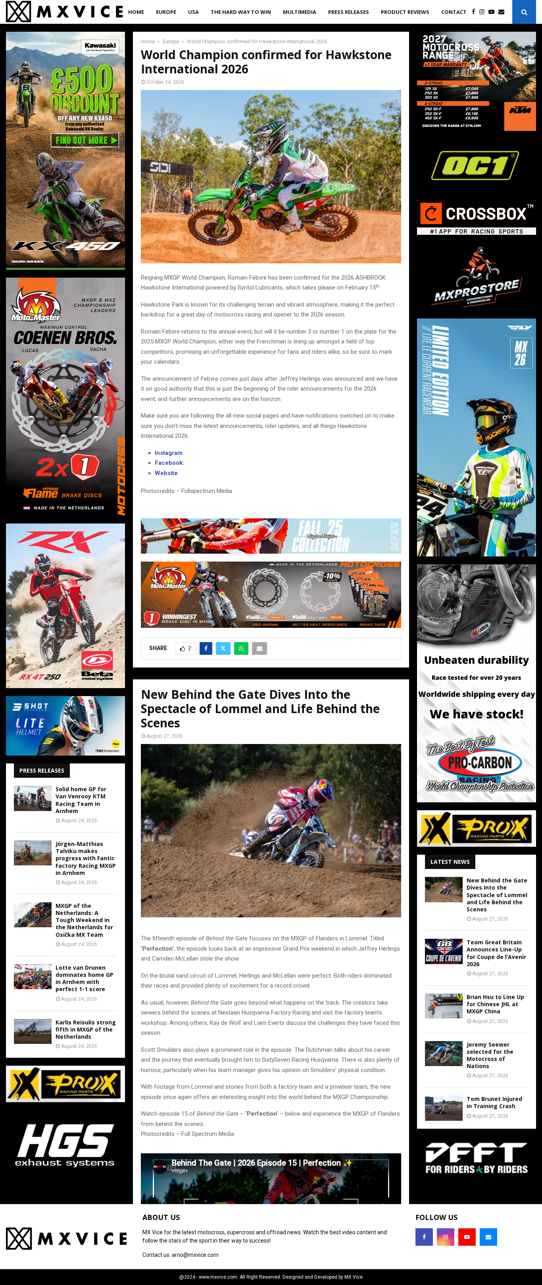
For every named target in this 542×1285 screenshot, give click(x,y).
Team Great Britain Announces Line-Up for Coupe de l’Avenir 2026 (496, 953)
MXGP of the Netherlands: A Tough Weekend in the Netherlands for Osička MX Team (84, 920)
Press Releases (348, 11)
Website (166, 473)
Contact (454, 11)
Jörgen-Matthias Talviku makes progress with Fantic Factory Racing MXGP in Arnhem (86, 858)
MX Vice (353, 1277)
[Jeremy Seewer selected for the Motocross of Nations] (444, 1053)
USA (193, 11)
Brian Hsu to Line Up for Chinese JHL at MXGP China (495, 1004)
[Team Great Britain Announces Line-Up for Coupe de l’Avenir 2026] (444, 951)
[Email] (503, 12)
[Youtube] (493, 12)
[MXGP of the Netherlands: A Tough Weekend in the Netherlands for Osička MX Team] (33, 914)
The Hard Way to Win (241, 11)
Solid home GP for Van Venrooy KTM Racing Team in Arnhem (81, 800)
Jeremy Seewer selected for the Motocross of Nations (490, 1055)
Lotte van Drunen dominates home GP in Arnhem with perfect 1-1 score (84, 978)
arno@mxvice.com (195, 1255)
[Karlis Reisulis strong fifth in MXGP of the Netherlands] (33, 1031)
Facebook (169, 462)
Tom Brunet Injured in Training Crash (494, 1102)
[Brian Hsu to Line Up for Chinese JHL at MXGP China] (444, 1005)
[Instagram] (483, 12)
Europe (166, 11)
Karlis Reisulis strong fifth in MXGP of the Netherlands (86, 1029)
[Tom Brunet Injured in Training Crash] (444, 1107)
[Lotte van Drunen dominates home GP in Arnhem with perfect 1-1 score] (33, 976)
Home (136, 11)
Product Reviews (405, 11)
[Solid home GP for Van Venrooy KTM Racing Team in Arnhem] (33, 798)
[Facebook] (475, 12)
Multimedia (299, 11)
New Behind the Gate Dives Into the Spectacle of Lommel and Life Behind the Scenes (497, 894)
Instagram (169, 452)
